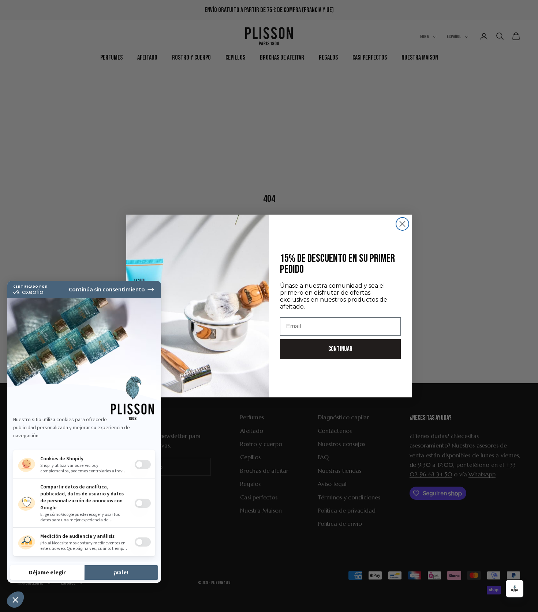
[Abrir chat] (514, 588)
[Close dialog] (402, 224)
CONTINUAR (340, 349)
